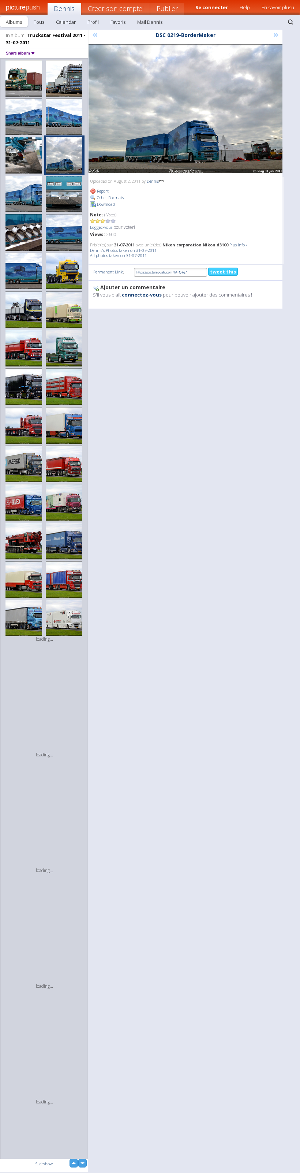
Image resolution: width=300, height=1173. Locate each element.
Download (105, 204)
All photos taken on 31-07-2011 (118, 255)
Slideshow (44, 1163)
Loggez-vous (101, 227)
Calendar (66, 22)
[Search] (290, 22)
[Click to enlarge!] (185, 108)
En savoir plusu (278, 7)
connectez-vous (142, 294)
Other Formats (110, 197)
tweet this (223, 271)
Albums (14, 22)
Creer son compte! (115, 8)
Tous (39, 22)
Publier (167, 8)
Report (102, 191)
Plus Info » (238, 244)
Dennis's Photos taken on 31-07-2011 (123, 250)
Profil (93, 22)
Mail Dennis (149, 22)
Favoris (117, 22)
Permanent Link (108, 272)
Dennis (64, 8)
